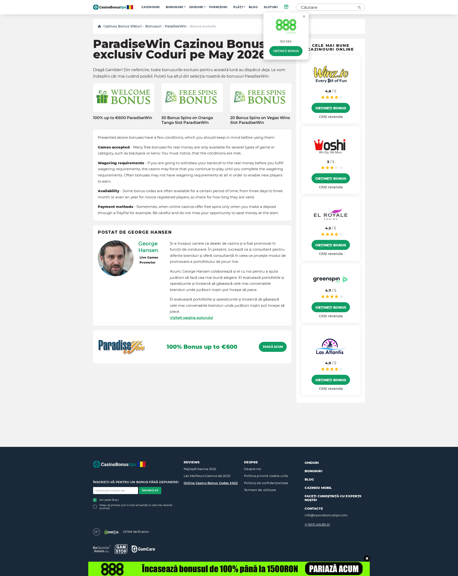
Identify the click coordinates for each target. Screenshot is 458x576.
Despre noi (252, 469)
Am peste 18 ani (109, 500)
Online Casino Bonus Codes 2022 (211, 483)
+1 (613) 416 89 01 (317, 524)
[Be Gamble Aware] (102, 549)
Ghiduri (196, 7)
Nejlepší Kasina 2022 (200, 469)
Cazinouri (150, 7)
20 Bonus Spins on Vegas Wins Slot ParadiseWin (260, 120)
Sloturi (271, 7)
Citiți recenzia (331, 117)
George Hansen (148, 246)
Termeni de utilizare (260, 490)
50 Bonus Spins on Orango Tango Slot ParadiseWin (187, 120)
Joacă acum (273, 347)
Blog (253, 7)
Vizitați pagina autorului (191, 317)
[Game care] (143, 549)
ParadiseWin (176, 26)
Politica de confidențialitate (266, 483)
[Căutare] (359, 7)
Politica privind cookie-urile (266, 476)
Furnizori (218, 7)
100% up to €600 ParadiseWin (122, 118)
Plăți (238, 7)
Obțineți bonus (286, 51)
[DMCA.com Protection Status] (111, 531)
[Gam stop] (121, 549)
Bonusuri (174, 7)
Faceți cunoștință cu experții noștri (333, 498)
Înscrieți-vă (150, 490)
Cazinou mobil (318, 488)
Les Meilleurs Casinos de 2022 (207, 476)
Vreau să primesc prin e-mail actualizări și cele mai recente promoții (135, 507)
